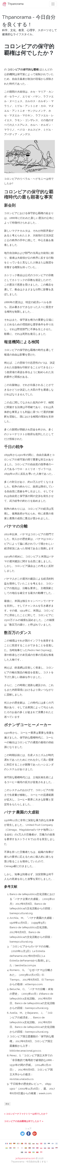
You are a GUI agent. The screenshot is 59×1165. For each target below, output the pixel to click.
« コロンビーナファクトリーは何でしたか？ (26, 1113)
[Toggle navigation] (53, 4)
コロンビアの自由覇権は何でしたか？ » (23, 1121)
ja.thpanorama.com (25, 1158)
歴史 (7, 1104)
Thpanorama (15, 3)
